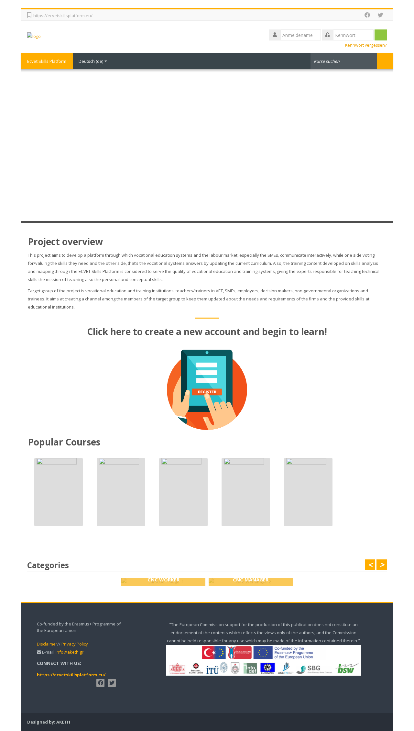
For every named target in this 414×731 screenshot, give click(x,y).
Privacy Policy (74, 644)
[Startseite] (34, 36)
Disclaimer (47, 644)
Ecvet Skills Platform (46, 61)
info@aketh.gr (69, 652)
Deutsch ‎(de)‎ (91, 61)
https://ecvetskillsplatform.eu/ (63, 15)
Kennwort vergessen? (366, 45)
